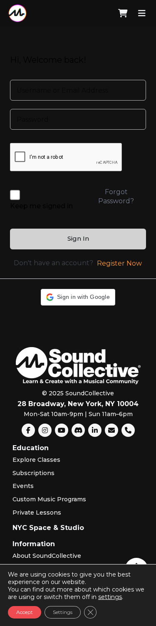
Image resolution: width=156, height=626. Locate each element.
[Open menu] (141, 13)
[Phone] (128, 430)
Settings (62, 612)
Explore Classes (36, 459)
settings (110, 597)
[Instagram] (45, 430)
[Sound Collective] (17, 13)
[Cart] (123, 13)
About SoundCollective (46, 555)
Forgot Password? (116, 196)
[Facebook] (28, 430)
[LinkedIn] (95, 430)
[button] (78, 297)
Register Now (119, 263)
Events (23, 486)
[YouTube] (61, 430)
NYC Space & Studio (48, 528)
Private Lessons (36, 512)
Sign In (78, 238)
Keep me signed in (41, 206)
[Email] (111, 430)
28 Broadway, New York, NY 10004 (78, 404)
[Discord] (78, 430)
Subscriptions (33, 473)
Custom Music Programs (49, 499)
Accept (24, 612)
